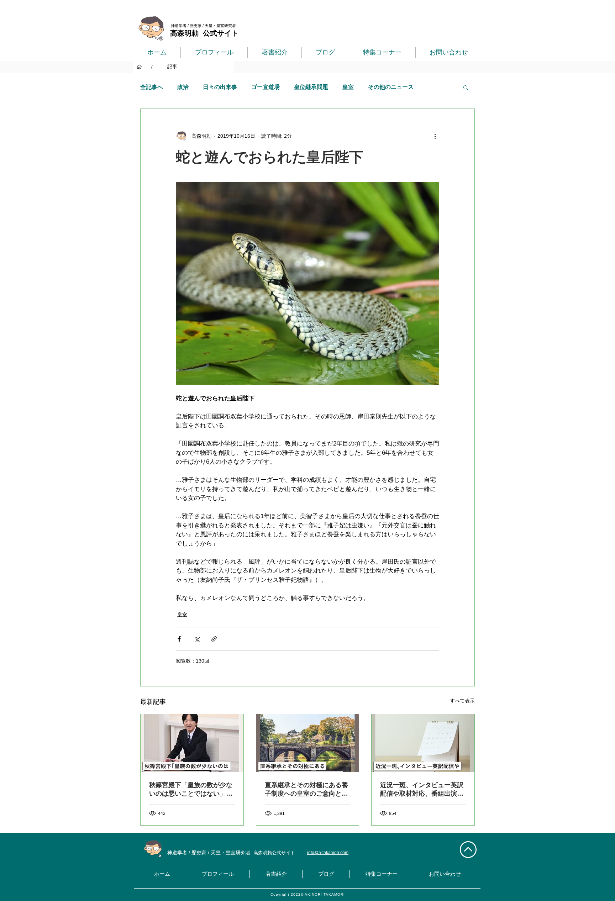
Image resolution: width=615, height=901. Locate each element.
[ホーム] (139, 67)
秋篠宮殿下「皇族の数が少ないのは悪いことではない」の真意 (190, 789)
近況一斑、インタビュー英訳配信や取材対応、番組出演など (421, 789)
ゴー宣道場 (265, 87)
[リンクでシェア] (214, 639)
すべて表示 (462, 701)
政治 (183, 87)
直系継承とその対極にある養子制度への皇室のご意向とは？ (306, 789)
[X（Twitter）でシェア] (196, 639)
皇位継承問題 (311, 87)
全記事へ (151, 87)
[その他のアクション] (435, 136)
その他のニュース (391, 87)
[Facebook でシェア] (179, 639)
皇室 (348, 87)
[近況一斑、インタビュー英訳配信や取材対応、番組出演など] (423, 743)
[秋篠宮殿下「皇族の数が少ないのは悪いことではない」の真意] (192, 743)
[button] (465, 87)
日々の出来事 (220, 87)
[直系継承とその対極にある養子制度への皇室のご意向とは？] (307, 743)
